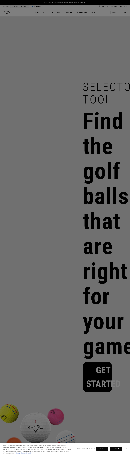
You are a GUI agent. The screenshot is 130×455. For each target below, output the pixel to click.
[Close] (127, 449)
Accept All (116, 448)
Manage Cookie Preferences (86, 448)
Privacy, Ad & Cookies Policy (23, 453)
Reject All (102, 448)
